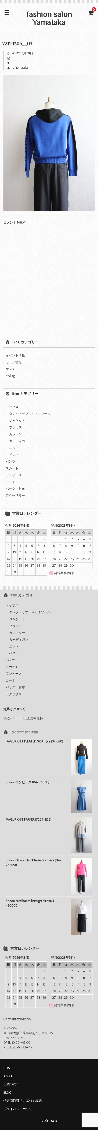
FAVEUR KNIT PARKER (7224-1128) (28, 819)
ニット (14, 448)
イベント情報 (15, 355)
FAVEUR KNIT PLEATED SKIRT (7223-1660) (34, 741)
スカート (12, 468)
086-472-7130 (13, 1038)
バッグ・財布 (15, 489)
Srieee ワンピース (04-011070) (27, 782)
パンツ (10, 461)
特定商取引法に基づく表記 (22, 1101)
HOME (7, 1068)
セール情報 (14, 362)
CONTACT (10, 1084)
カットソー (17, 434)
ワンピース (14, 475)
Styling (10, 376)
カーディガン (18, 441)
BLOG (7, 1093)
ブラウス (15, 427)
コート (10, 482)
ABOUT (8, 1076)
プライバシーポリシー (19, 1109)
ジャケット (17, 421)
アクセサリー (15, 496)
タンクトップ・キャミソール (30, 414)
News (10, 369)
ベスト (14, 455)
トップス (12, 407)
